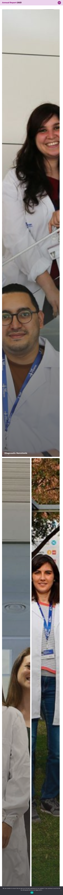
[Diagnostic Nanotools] (31, 233)
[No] (61, 890)
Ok (32, 892)
